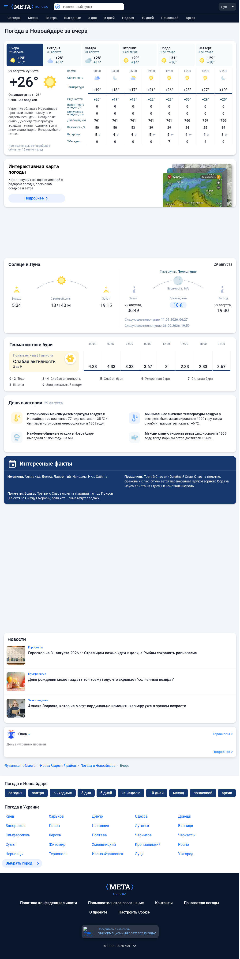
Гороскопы (221, 734)
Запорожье (15, 826)
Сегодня (14, 18)
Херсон (55, 835)
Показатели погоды (201, 903)
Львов (54, 826)
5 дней (109, 18)
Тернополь (58, 854)
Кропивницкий (148, 844)
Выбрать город (19, 863)
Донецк (184, 816)
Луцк (139, 854)
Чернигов (143, 835)
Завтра (51, 18)
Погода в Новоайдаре (98, 765)
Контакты (164, 903)
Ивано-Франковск (107, 854)
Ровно (183, 844)
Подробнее (34, 198)
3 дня (92, 18)
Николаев (100, 826)
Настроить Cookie (134, 912)
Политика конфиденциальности (48, 903)
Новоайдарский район (58, 765)
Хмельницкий (104, 844)
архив (190, 18)
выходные (72, 18)
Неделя (128, 18)
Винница (185, 826)
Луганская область (20, 765)
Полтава (99, 835)
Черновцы (14, 854)
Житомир (57, 844)
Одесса (141, 816)
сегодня (15, 793)
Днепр (97, 816)
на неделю (130, 793)
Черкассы (186, 835)
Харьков (56, 816)
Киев (10, 816)
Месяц (33, 18)
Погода (41, 6)
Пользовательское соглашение (116, 903)
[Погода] (120, 886)
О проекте (98, 912)
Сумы (10, 844)
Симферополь (18, 835)
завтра (38, 793)
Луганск (142, 826)
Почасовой (169, 18)
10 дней (148, 18)
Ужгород (185, 854)
